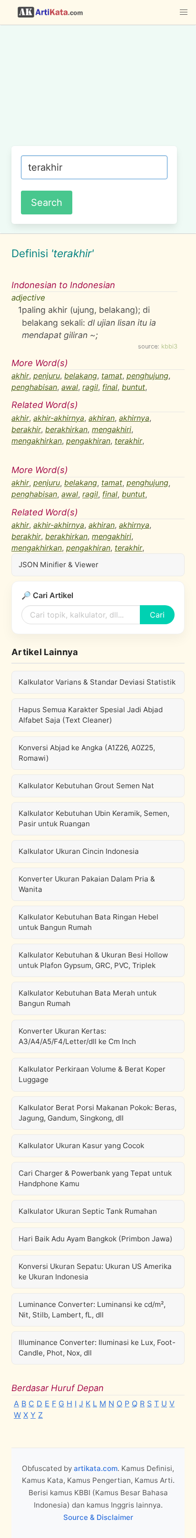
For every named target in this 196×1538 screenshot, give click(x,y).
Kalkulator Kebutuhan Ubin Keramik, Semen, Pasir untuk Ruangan (94, 818)
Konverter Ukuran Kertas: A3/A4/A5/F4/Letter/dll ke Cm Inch (77, 1036)
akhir (20, 375)
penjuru (46, 375)
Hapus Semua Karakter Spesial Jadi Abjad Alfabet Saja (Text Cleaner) (91, 715)
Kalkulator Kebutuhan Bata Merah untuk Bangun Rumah (88, 998)
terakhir (128, 440)
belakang (80, 375)
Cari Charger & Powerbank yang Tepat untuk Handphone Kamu (95, 1178)
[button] (183, 12)
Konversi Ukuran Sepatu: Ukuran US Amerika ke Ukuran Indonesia (95, 1271)
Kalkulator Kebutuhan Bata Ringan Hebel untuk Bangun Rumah (88, 922)
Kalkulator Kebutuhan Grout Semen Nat (86, 785)
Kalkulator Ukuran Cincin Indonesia (79, 851)
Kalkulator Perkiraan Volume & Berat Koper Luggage (92, 1074)
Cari (157, 614)
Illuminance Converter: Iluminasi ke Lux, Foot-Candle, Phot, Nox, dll (97, 1347)
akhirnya (134, 418)
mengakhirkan (36, 440)
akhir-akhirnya (58, 418)
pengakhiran (88, 440)
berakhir (26, 429)
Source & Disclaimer (98, 1517)
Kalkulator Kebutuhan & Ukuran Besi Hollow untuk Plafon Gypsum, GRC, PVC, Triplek (93, 960)
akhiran (101, 418)
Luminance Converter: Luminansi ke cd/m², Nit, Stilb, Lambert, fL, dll (92, 1309)
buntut (133, 387)
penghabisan (34, 387)
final (110, 387)
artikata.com (96, 1468)
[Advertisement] (98, 90)
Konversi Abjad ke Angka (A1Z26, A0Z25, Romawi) (87, 753)
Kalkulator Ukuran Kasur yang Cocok (81, 1145)
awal (69, 387)
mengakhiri (111, 429)
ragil (90, 387)
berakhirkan (66, 429)
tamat (111, 375)
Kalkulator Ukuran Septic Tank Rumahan (88, 1211)
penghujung (147, 375)
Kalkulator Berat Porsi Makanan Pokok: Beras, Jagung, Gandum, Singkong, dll (97, 1112)
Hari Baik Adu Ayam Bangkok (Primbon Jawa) (96, 1238)
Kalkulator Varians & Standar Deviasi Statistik (97, 682)
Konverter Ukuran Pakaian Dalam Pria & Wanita (87, 884)
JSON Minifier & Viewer (58, 564)
